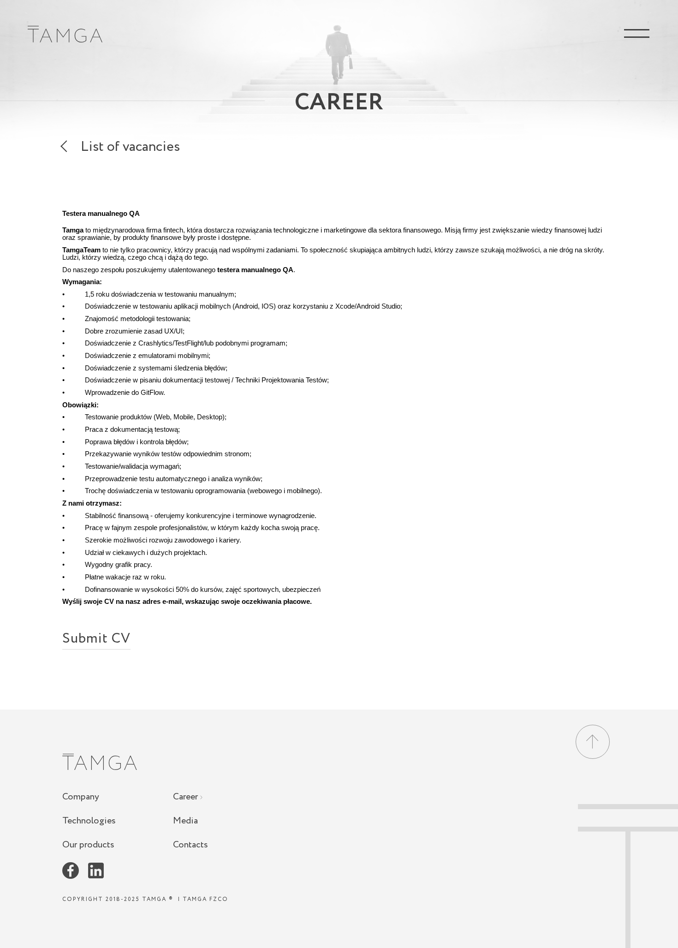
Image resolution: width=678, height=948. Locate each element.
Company (80, 797)
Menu (636, 33)
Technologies (89, 821)
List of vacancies (130, 148)
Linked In (96, 870)
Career (186, 797)
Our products (88, 845)
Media (185, 821)
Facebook (70, 870)
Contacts (190, 845)
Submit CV (96, 641)
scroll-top (628, 876)
